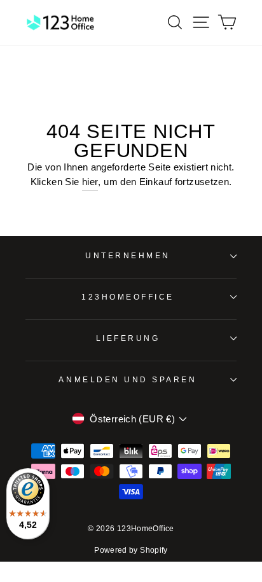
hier (90, 182)
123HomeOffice (127, 297)
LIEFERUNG (128, 338)
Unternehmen (127, 255)
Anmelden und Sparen (128, 379)
